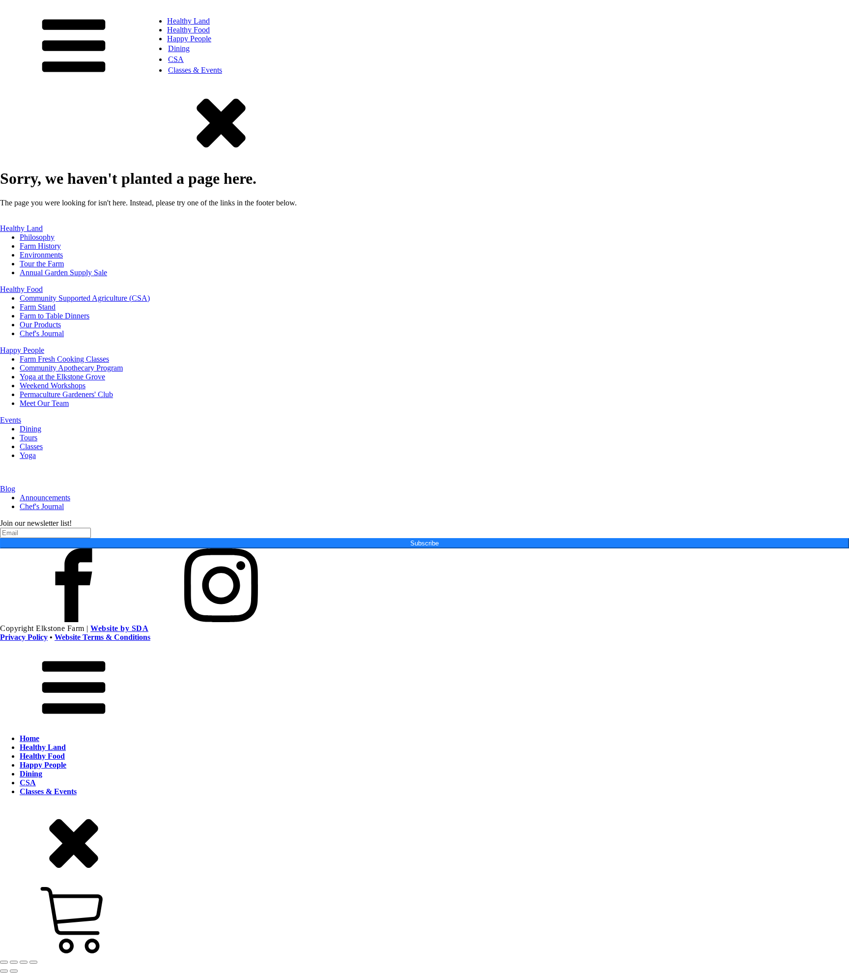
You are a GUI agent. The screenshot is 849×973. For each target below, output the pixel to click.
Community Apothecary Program (71, 368)
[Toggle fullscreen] (14, 962)
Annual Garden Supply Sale (63, 272)
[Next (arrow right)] (14, 971)
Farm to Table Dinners (54, 316)
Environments (41, 255)
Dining (179, 48)
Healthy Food (188, 30)
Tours (28, 437)
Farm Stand (38, 307)
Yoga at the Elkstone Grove (62, 376)
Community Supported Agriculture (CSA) (85, 298)
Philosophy (37, 237)
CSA (176, 59)
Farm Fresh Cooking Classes (64, 359)
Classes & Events (195, 70)
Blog (7, 489)
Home (29, 738)
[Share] (24, 962)
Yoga (28, 455)
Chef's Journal (42, 333)
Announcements (45, 497)
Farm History (40, 246)
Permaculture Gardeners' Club (66, 394)
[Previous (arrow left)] (4, 971)
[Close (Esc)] (33, 962)
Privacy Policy (24, 637)
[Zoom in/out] (4, 962)
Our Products (40, 324)
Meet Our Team (44, 403)
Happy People (189, 38)
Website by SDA (119, 628)
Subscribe (424, 543)
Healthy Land (188, 21)
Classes (31, 446)
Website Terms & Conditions (102, 637)
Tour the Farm (42, 263)
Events (10, 420)
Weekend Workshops (52, 385)
